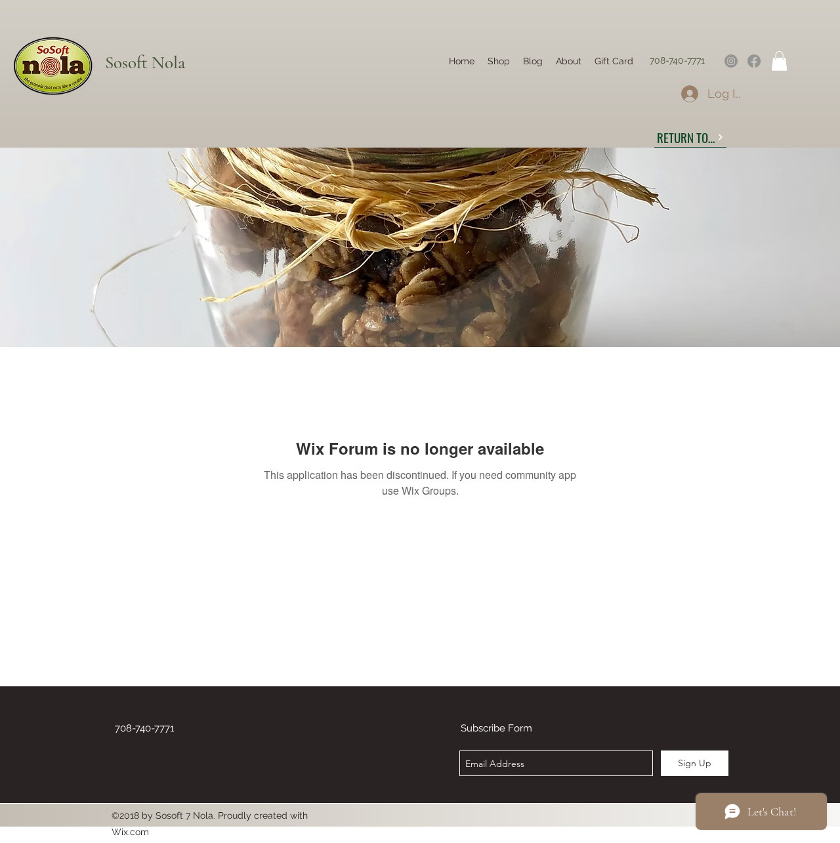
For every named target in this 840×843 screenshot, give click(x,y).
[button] (779, 61)
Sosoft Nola (145, 62)
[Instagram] (731, 61)
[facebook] (754, 61)
